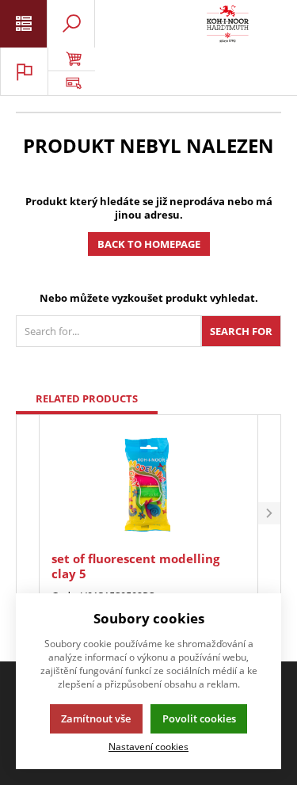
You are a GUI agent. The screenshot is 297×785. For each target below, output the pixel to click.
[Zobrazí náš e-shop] (71, 59)
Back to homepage (148, 244)
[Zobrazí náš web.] (71, 83)
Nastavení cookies (148, 746)
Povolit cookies (199, 718)
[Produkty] (227, 24)
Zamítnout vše (96, 718)
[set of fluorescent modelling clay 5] (148, 485)
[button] (269, 514)
